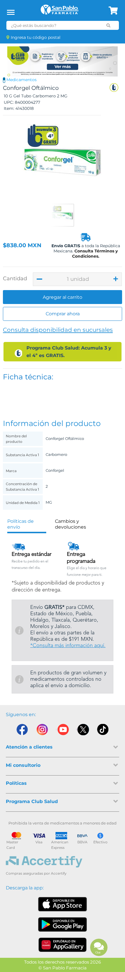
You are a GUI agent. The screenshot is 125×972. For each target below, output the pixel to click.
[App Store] (62, 904)
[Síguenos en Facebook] (21, 731)
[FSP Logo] (59, 12)
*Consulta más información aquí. (68, 645)
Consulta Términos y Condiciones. (95, 253)
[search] (108, 25)
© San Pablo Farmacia (62, 968)
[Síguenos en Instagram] (42, 731)
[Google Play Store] (62, 924)
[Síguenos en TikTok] (103, 731)
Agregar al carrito (62, 297)
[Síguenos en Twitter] (82, 731)
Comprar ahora (63, 313)
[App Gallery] (62, 945)
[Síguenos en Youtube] (62, 731)
